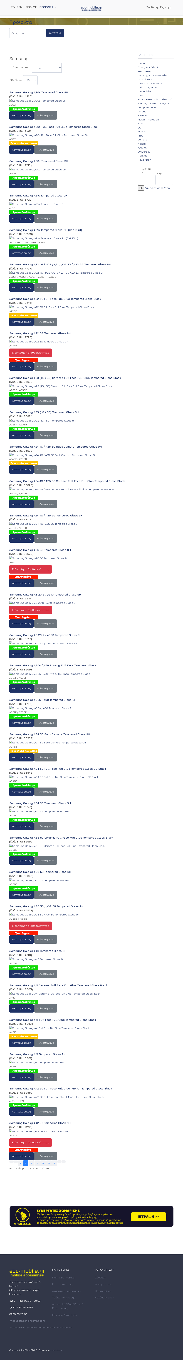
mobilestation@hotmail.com (27, 1320)
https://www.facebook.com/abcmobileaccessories (41, 1327)
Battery (142, 63)
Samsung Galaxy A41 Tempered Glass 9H (37, 1054)
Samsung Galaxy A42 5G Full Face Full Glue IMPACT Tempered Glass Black (60, 1088)
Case (141, 95)
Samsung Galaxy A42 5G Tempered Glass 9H (40, 1122)
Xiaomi (142, 143)
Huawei (142, 131)
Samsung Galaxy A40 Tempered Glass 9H (37, 950)
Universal (144, 151)
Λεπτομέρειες (21, 115)
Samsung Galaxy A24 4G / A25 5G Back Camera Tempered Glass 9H (55, 446)
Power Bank (145, 159)
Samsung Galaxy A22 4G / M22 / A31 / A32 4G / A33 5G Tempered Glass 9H (60, 264)
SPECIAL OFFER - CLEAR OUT (155, 103)
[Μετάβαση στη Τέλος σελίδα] (63, 1161)
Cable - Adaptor (148, 87)
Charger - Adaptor (149, 67)
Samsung (144, 115)
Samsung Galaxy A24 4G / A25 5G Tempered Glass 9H (46, 515)
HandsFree (144, 71)
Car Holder (144, 91)
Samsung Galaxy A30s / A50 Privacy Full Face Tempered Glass (52, 665)
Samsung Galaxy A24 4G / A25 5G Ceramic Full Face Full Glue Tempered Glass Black (67, 481)
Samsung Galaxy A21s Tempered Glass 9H (38, 195)
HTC (140, 135)
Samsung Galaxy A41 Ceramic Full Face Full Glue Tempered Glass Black (58, 985)
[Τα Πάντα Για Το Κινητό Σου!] (91, 8)
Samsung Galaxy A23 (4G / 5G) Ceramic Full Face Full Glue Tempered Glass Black (65, 377)
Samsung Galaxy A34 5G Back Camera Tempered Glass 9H (49, 734)
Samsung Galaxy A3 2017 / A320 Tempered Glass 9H (45, 635)
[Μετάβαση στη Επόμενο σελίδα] (59, 1161)
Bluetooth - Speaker (150, 83)
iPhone (142, 111)
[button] (48, 7)
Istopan (59, 1350)
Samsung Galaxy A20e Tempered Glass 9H (38, 92)
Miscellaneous (147, 79)
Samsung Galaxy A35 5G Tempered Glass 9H (40, 871)
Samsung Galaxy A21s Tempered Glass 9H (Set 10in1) (45, 229)
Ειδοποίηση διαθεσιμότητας (30, 352)
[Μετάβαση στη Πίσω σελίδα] (16, 1161)
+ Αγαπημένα (45, 115)
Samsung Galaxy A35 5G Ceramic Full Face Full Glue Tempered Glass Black (61, 837)
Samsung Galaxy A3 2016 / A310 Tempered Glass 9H (45, 594)
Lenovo (142, 139)
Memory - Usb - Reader (152, 75)
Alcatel (142, 147)
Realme (142, 155)
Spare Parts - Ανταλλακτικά (155, 99)
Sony (141, 123)
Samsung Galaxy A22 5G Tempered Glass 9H (40, 333)
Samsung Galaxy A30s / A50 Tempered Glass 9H (42, 699)
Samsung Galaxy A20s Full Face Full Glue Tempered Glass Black (53, 126)
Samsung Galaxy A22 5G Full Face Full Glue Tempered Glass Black (55, 298)
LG (139, 127)
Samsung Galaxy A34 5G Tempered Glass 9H (40, 803)
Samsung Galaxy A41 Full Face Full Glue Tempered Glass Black (52, 1019)
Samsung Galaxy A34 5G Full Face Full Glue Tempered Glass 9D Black (57, 768)
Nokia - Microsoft (148, 119)
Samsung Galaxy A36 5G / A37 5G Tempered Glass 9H (46, 906)
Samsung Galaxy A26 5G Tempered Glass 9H (40, 549)
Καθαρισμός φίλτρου (158, 187)
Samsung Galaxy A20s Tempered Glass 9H (38, 161)
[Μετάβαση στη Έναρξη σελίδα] (11, 1161)
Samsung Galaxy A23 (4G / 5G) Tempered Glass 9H (44, 412)
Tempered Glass (148, 107)
